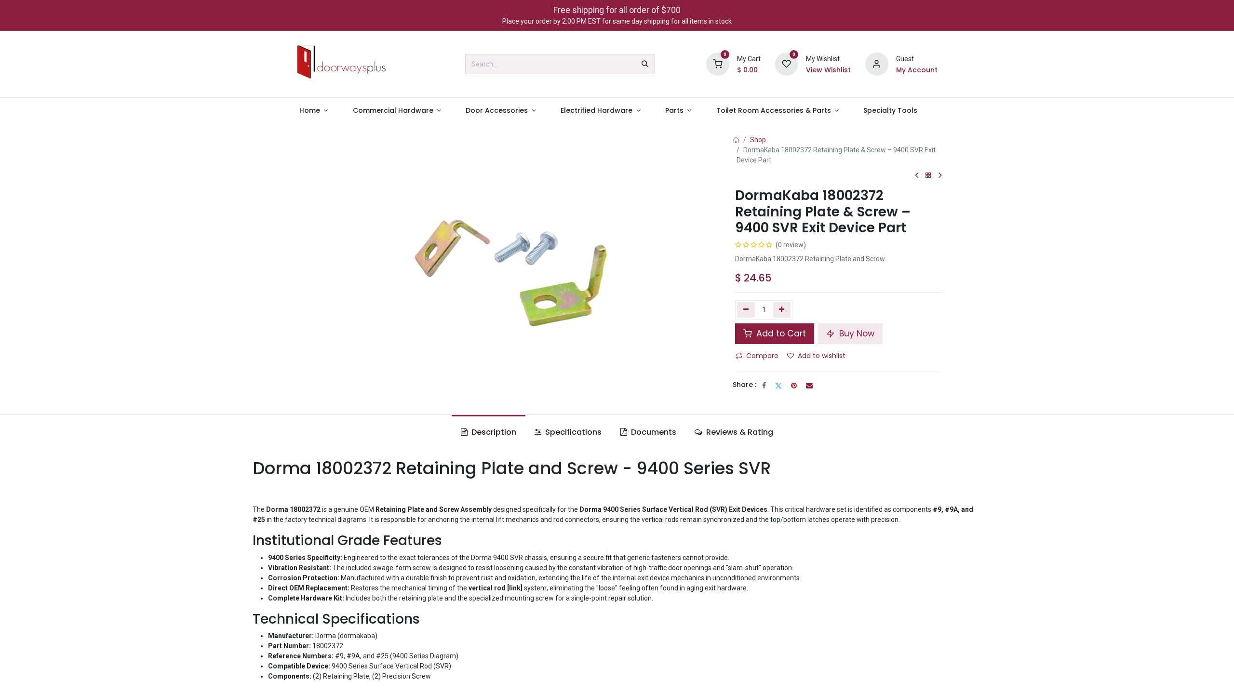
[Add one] (782, 310)
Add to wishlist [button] (821, 355)
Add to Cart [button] (780, 333)
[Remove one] (746, 310)
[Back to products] (928, 176)
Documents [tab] (652, 432)
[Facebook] (764, 385)
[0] (717, 63)
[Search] (645, 64)
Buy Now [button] (855, 333)
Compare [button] (762, 355)
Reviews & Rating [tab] (738, 432)
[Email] (809, 385)
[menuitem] (313, 110)
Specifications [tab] (572, 432)
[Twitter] (778, 385)
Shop (758, 140)
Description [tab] (492, 432)
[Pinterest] (794, 385)
